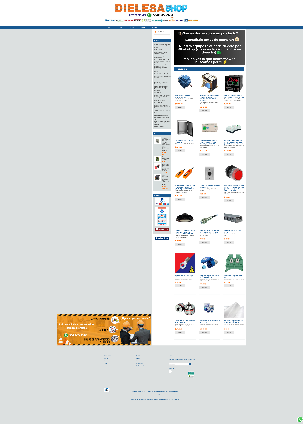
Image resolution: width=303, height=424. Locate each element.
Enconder (156, 71)
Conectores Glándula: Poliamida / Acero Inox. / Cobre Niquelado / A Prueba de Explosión (162, 61)
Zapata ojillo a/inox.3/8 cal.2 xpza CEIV (184, 276)
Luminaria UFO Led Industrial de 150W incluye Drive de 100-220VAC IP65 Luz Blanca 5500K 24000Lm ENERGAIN (185, 232)
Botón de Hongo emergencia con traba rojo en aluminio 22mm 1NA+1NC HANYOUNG (165, 167)
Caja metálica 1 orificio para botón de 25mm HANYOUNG (210, 186)
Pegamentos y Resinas (158, 126)
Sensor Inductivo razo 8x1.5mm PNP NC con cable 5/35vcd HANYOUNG (209, 231)
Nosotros (106, 358)
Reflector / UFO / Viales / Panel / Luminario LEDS (161, 83)
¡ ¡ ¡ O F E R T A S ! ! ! (158, 92)
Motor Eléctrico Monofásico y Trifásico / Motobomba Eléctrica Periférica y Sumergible (162, 123)
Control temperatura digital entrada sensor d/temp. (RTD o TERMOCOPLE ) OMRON (165, 179)
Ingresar (138, 358)
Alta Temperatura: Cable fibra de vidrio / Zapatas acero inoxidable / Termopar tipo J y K (162, 46)
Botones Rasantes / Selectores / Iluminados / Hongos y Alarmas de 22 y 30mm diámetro (162, 106)
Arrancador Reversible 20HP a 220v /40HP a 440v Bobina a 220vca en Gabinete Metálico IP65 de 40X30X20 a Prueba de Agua (166, 143)
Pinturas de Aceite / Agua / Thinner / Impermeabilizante (161, 118)
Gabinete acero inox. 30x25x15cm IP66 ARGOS (184, 141)
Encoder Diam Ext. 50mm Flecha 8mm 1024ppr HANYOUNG (185, 321)
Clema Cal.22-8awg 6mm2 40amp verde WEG (233, 276)
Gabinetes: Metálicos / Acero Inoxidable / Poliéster (162, 76)
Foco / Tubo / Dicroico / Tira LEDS (161, 74)
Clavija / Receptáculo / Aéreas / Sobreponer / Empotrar (160, 52)
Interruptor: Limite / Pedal (159, 80)
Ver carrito (154, 27)
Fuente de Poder (157, 113)
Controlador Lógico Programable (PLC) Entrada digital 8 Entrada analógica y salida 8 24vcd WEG (208, 142)
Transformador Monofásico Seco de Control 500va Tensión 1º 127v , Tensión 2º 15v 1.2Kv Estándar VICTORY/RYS (209, 98)
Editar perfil (138, 361)
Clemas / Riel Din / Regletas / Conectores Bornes (160, 56)
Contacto (132, 27)
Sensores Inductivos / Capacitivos (161, 115)
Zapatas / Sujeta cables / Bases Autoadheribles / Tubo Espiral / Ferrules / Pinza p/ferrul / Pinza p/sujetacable (161, 88)
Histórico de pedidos (140, 366)
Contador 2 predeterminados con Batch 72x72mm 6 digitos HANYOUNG (234, 96)
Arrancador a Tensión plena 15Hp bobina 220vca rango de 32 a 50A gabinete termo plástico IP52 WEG (233, 142)
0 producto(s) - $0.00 (161, 31)
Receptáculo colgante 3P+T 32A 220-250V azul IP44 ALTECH (210, 276)
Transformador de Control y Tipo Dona (162, 110)
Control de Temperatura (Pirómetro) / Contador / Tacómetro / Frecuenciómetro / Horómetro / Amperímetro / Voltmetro (162, 67)
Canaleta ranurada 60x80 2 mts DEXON (232, 231)
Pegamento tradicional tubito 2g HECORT (165, 158)
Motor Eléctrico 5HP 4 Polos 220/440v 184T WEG (182, 96)
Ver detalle (180, 107)
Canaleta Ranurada (158, 49)
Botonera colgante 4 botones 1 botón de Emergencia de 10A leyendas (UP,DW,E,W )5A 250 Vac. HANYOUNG (185, 187)
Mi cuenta (143, 27)
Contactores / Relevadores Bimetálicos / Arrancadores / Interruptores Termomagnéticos (162, 96)
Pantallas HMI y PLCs (158, 103)
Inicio (109, 27)
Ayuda (120, 27)
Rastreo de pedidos (140, 363)
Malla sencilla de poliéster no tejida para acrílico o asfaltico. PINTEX (233, 321)
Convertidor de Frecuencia (159, 100)
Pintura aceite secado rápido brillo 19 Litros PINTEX (210, 321)
